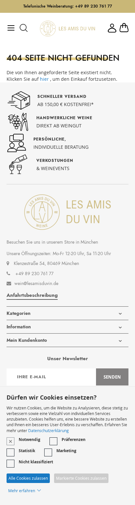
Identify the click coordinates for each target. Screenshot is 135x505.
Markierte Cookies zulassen (81, 478)
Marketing (66, 450)
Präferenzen (74, 439)
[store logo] (67, 28)
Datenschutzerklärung (48, 430)
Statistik (27, 450)
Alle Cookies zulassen (28, 478)
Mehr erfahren (21, 490)
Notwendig (29, 439)
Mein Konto (112, 28)
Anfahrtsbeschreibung (32, 295)
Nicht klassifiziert (36, 462)
